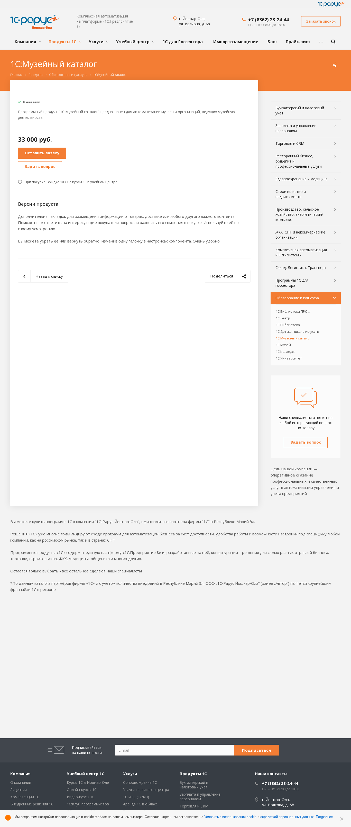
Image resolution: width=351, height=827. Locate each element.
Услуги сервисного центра (146, 789)
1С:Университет (289, 358)
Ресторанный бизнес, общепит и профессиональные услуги (298, 161)
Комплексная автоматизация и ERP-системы (301, 252)
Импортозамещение (235, 41)
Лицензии (18, 789)
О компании (20, 782)
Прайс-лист (298, 41)
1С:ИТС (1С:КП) (136, 796)
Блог (272, 41)
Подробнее (324, 817)
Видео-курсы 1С (81, 796)
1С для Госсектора (183, 41)
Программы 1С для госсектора (291, 283)
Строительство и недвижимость (290, 194)
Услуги (97, 41)
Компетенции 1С (24, 796)
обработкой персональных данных (287, 817)
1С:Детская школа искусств (297, 331)
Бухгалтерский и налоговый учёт (299, 110)
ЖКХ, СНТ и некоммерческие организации (300, 235)
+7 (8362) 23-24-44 (268, 19)
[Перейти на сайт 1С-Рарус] (331, 4)
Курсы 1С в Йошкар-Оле (88, 782)
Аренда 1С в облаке (140, 804)
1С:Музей (283, 345)
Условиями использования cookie (230, 817)
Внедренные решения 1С (31, 804)
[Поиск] (333, 41)
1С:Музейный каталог (293, 338)
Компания (26, 41)
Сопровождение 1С (140, 782)
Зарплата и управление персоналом (295, 128)
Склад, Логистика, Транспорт (301, 267)
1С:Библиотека (288, 324)
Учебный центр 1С (85, 773)
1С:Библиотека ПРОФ (293, 311)
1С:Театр (283, 318)
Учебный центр (133, 41)
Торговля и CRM (289, 143)
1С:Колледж (285, 351)
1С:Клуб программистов (88, 804)
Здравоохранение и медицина (301, 178)
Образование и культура (297, 297)
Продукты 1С (63, 41)
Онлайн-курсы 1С (82, 789)
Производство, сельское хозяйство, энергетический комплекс (299, 214)
